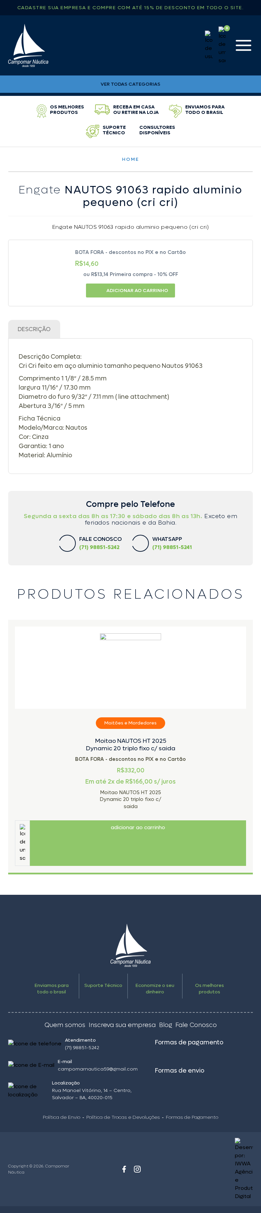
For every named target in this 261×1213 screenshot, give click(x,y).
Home (130, 159)
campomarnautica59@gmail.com (98, 1069)
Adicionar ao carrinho (137, 290)
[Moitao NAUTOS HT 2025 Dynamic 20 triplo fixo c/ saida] (130, 668)
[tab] (34, 329)
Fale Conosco (196, 1025)
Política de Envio (61, 1117)
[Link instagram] (137, 1169)
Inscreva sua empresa (122, 1025)
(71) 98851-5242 (82, 1047)
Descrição (34, 329)
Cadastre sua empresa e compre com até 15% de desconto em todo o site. (130, 7)
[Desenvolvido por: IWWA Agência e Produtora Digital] (222, 1169)
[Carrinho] (222, 46)
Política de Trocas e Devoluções (123, 1117)
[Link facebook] (124, 1169)
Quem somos (65, 1025)
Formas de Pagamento (192, 1117)
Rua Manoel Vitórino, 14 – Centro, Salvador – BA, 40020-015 (92, 1094)
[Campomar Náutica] (28, 45)
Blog (165, 1025)
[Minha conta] (209, 46)
